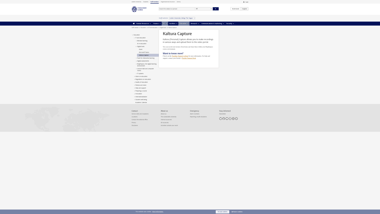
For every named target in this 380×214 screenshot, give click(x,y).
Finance (156, 23)
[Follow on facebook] (223, 118)
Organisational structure (168, 2)
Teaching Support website (180, 56)
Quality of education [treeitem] (141, 82)
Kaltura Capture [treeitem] (144, 55)
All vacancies (165, 123)
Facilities (172, 23)
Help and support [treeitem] (140, 88)
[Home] (133, 24)
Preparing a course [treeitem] (141, 91)
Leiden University (136, 2)
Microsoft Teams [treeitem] (144, 52)
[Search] (216, 8)
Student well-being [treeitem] (141, 100)
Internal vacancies (166, 120)
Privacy (134, 123)
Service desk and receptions (140, 114)
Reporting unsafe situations (198, 117)
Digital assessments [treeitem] (143, 61)
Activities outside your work (169, 125)
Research (194, 23)
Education (183, 23)
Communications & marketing (211, 23)
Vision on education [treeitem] (141, 76)
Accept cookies (222, 212)
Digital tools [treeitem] (140, 46)
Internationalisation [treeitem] (141, 97)
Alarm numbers (194, 114)
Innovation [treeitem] (138, 94)
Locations (134, 117)
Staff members (154, 2)
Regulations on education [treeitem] (143, 79)
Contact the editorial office (140, 120)
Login (246, 2)
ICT (164, 23)
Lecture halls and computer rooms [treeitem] (145, 70)
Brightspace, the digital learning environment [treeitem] (146, 65)
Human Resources (142, 23)
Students (145, 2)
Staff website (135, 27)
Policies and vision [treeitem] (140, 85)
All (197, 9)
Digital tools (163, 27)
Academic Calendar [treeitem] (141, 102)
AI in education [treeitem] (141, 44)
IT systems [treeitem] (140, 74)
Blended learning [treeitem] (142, 41)
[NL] (235, 8)
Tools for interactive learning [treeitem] (145, 58)
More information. (157, 212)
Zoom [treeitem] (140, 49)
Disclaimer (135, 125)
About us (163, 114)
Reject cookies (237, 212)
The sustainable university (168, 117)
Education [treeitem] (137, 35)
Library (179, 2)
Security (229, 23)
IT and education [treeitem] (140, 38)
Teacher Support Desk (189, 58)
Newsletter (222, 114)
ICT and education (153, 27)
